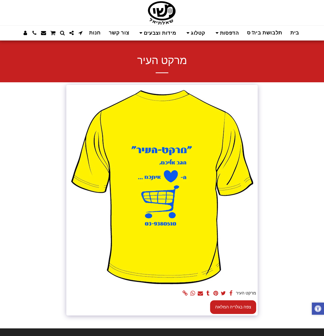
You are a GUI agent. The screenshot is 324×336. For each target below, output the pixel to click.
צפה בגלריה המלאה (233, 307)
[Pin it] (215, 293)
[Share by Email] (200, 293)
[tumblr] (208, 293)
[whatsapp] (192, 293)
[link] (185, 293)
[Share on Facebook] (231, 293)
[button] (226, 33)
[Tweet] (223, 293)
